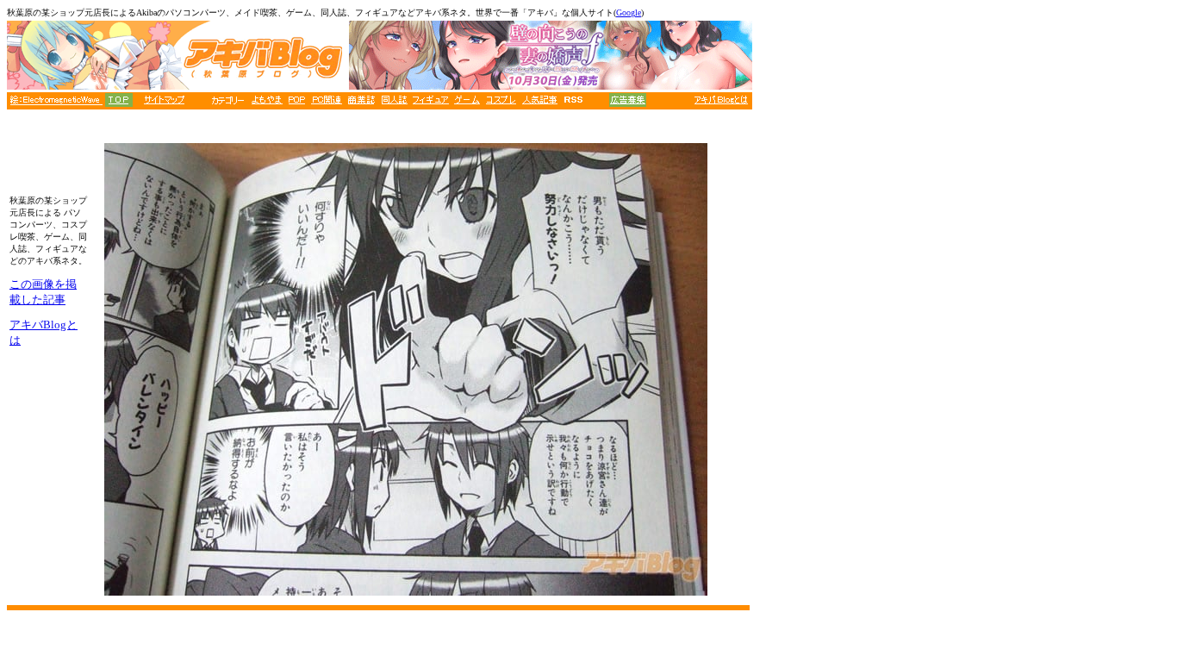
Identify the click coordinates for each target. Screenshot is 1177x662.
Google (628, 12)
